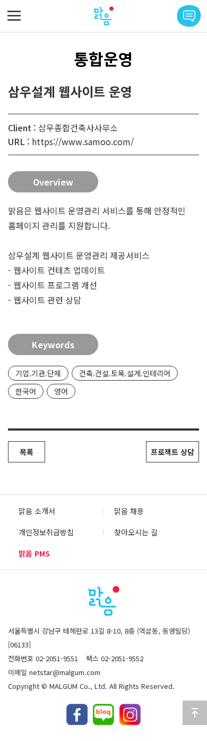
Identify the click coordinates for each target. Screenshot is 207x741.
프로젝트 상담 (172, 452)
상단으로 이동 (195, 713)
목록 (26, 452)
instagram (130, 714)
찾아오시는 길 (136, 532)
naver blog (103, 714)
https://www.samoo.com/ (83, 141)
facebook (77, 714)
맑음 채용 (129, 511)
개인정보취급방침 (46, 532)
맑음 (103, 16)
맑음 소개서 (37, 511)
